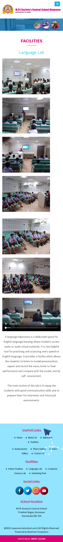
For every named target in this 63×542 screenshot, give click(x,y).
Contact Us (39, 453)
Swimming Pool (39, 473)
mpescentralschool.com (24, 528)
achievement (21, 448)
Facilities (34, 442)
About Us (32, 437)
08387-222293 (38, 538)
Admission (47, 437)
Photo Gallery (39, 448)
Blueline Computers (37, 531)
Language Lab (35, 468)
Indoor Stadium (15, 468)
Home (19, 437)
